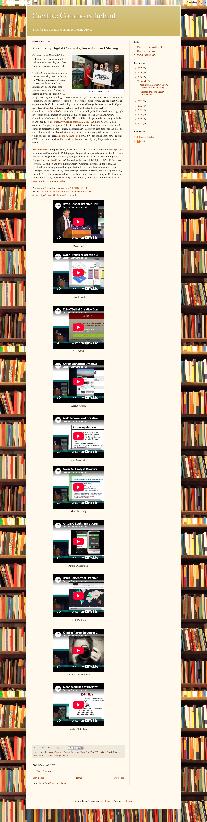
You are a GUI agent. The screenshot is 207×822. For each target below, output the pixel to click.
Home (79, 777)
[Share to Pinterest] (82, 748)
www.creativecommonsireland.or (48, 181)
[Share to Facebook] (79, 748)
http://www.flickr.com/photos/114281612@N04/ (65, 187)
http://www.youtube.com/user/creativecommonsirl (66, 191)
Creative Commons (71, 752)
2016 (140, 72)
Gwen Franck (106, 752)
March (144, 80)
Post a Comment (43, 771)
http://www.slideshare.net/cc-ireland (58, 195)
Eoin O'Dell (95, 752)
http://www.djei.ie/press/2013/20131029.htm (76, 121)
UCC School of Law (146, 54)
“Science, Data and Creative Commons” (152, 93)
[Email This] (69, 748)
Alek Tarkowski (40, 149)
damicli (143, 141)
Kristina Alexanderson (68, 135)
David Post (84, 752)
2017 (140, 68)
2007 (140, 123)
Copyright (58, 752)
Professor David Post (51, 160)
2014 (140, 77)
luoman (108, 800)
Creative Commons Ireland (74, 15)
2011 (140, 110)
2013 (140, 101)
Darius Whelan (147, 137)
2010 (140, 114)
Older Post (119, 777)
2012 (140, 105)
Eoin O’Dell (50, 111)
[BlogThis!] (72, 748)
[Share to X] (75, 748)
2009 (140, 118)
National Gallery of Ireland (57, 755)
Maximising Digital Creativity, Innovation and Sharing (154, 86)
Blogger (128, 800)
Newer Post (38, 777)
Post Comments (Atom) (56, 783)
